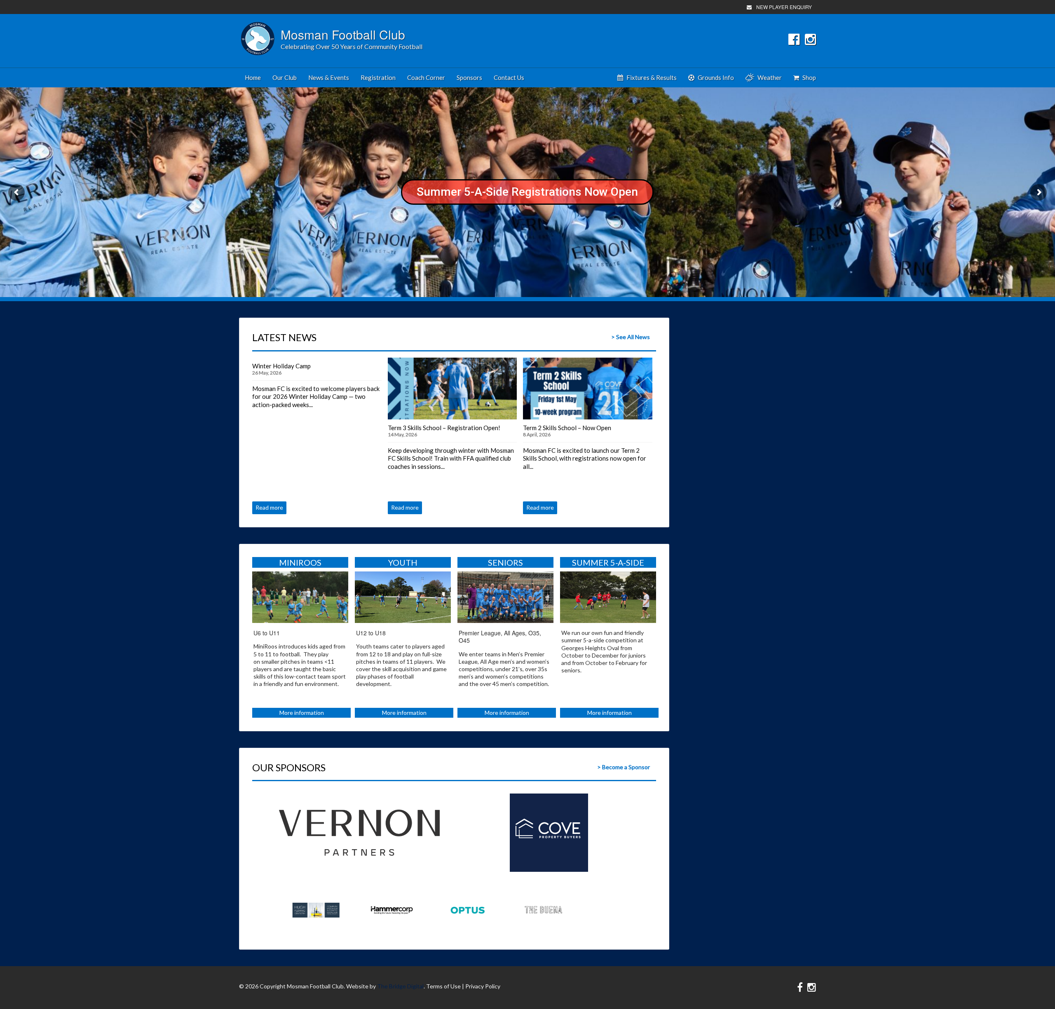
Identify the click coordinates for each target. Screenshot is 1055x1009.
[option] (359, 832)
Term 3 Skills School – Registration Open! (444, 427)
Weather (769, 77)
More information (301, 712)
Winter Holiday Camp (281, 366)
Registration (378, 77)
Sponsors (469, 77)
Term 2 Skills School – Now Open (567, 427)
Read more (269, 507)
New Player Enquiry (784, 6)
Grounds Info (716, 77)
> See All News (630, 336)
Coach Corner (426, 77)
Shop (809, 77)
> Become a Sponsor (623, 766)
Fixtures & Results (651, 77)
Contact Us (509, 77)
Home (253, 77)
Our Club (284, 77)
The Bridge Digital (400, 986)
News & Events (328, 77)
